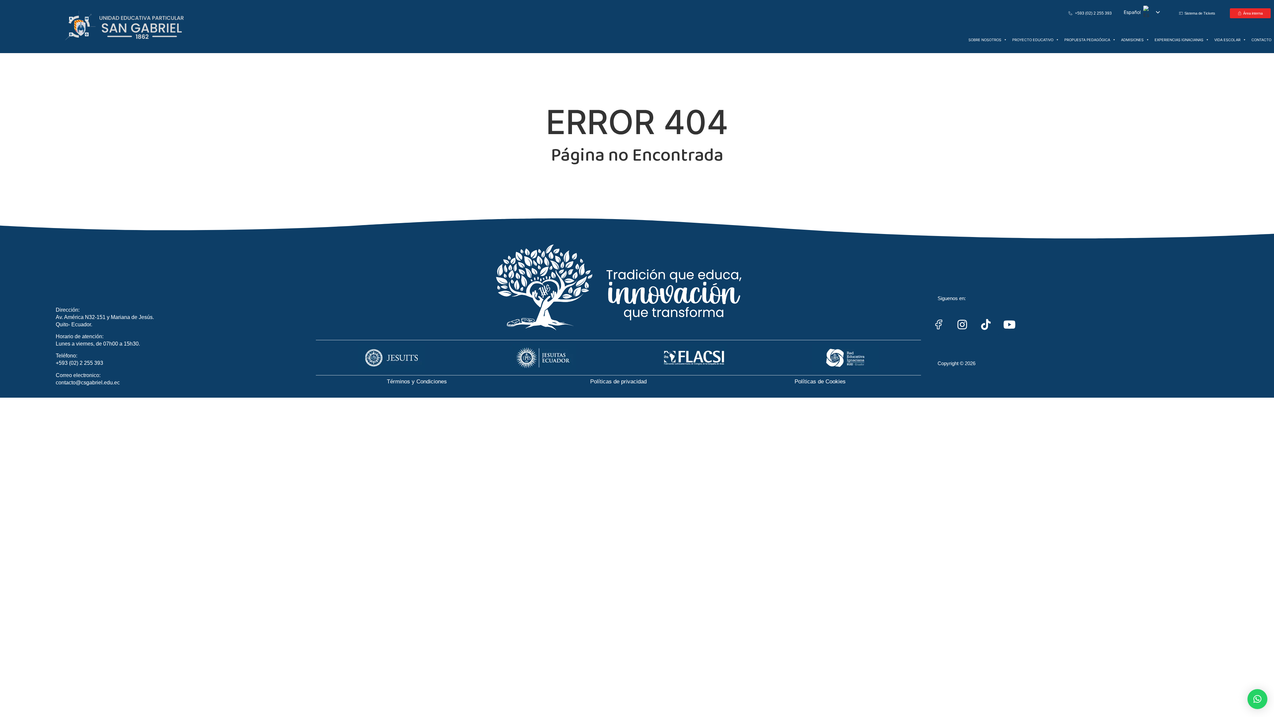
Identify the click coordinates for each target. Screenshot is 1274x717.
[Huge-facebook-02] (939, 325)
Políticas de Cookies (820, 381)
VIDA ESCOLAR (1227, 40)
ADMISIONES (1132, 40)
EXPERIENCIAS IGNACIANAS (1179, 40)
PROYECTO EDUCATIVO (1032, 40)
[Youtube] (1009, 325)
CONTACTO (1261, 40)
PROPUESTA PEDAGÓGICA (1087, 40)
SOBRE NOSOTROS (984, 40)
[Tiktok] (986, 325)
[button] (1257, 699)
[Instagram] (962, 325)
